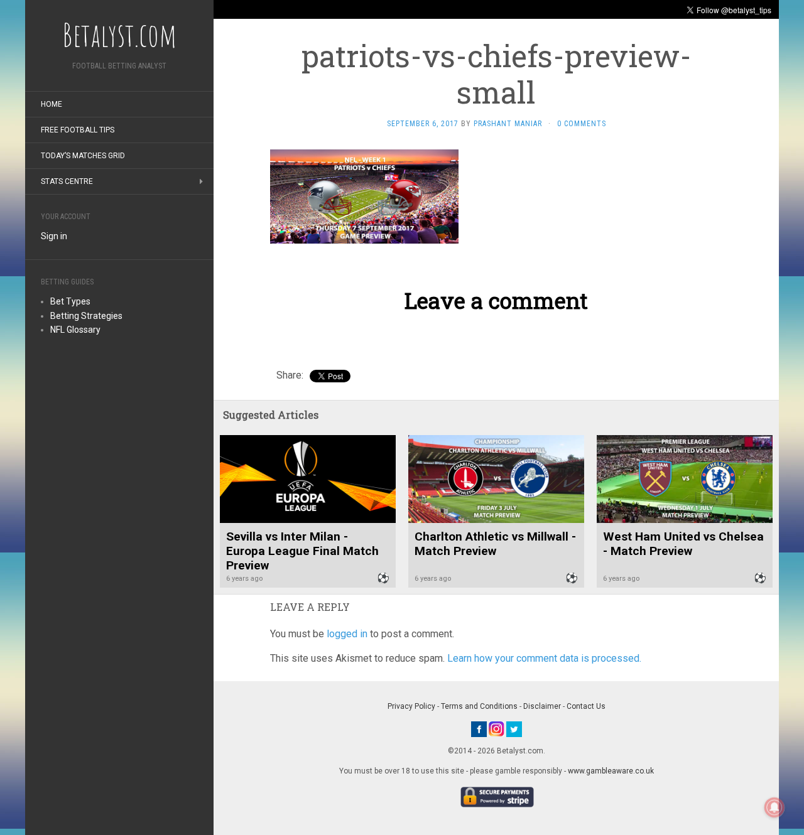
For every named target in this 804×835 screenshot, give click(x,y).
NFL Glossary (75, 330)
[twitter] (514, 728)
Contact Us (586, 706)
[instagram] (496, 728)
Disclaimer (542, 706)
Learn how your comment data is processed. (544, 658)
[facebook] (479, 728)
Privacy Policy (411, 706)
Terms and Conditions (479, 706)
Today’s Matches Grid (83, 155)
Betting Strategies (86, 316)
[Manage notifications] (774, 807)
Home (51, 104)
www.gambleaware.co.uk (611, 771)
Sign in (54, 236)
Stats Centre (67, 181)
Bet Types (70, 301)
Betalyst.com (119, 34)
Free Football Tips (77, 130)
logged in (347, 634)
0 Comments (581, 123)
